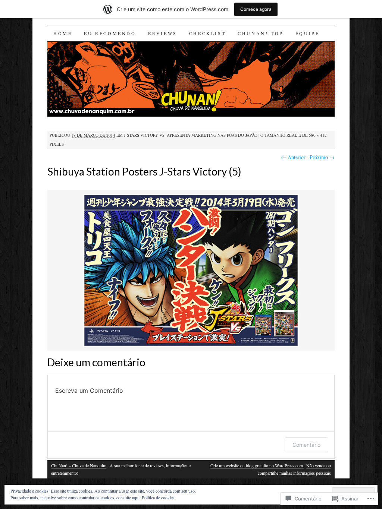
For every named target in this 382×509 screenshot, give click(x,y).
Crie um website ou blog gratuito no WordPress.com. (257, 465)
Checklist (207, 33)
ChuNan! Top (261, 33)
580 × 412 (318, 135)
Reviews (162, 33)
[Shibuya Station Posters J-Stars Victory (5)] (191, 346)
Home (62, 33)
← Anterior (293, 157)
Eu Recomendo (110, 33)
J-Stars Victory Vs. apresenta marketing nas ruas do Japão (190, 135)
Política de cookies (158, 497)
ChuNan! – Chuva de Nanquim (78, 465)
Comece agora (256, 9)
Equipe (307, 33)
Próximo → (322, 157)
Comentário (306, 445)
